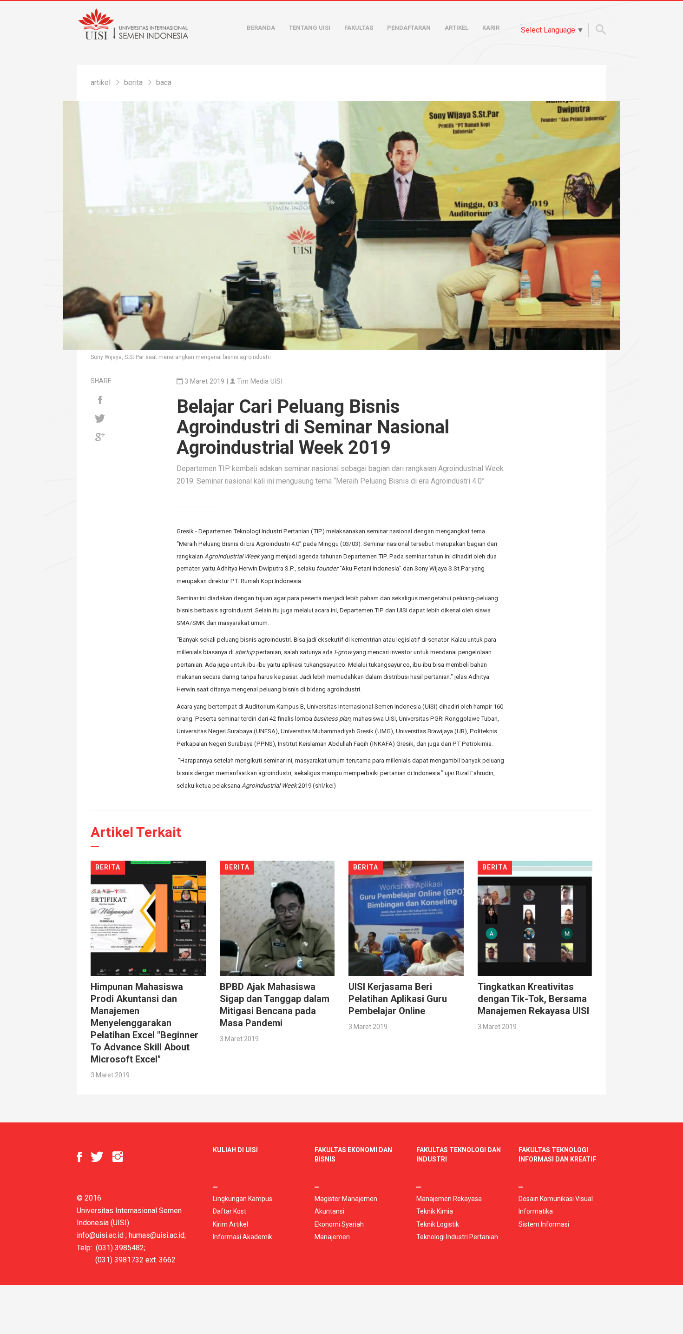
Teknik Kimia (434, 1211)
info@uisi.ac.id (100, 1235)
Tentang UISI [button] (309, 27)
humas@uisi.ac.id (156, 1235)
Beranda (261, 27)
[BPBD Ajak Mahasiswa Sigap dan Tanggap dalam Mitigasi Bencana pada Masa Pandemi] (277, 917)
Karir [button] (490, 27)
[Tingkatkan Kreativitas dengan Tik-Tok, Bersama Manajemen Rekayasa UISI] (535, 917)
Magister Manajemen (346, 1198)
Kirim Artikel (230, 1224)
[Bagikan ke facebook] (100, 400)
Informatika (536, 1211)
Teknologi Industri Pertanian (457, 1237)
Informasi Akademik (242, 1237)
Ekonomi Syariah (339, 1224)
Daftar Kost (229, 1211)
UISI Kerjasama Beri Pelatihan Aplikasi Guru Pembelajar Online (397, 998)
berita (133, 82)
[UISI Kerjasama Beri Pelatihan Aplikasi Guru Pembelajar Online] (406, 917)
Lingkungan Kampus (242, 1198)
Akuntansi (329, 1211)
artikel (101, 82)
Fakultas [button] (358, 27)
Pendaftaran (409, 27)
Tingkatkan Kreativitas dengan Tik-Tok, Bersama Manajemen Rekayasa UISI (533, 998)
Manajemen (332, 1237)
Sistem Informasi (544, 1224)
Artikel (456, 27)
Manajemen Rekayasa (449, 1198)
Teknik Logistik (437, 1224)
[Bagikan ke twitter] (100, 419)
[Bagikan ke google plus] (100, 437)
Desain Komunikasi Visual (556, 1198)
